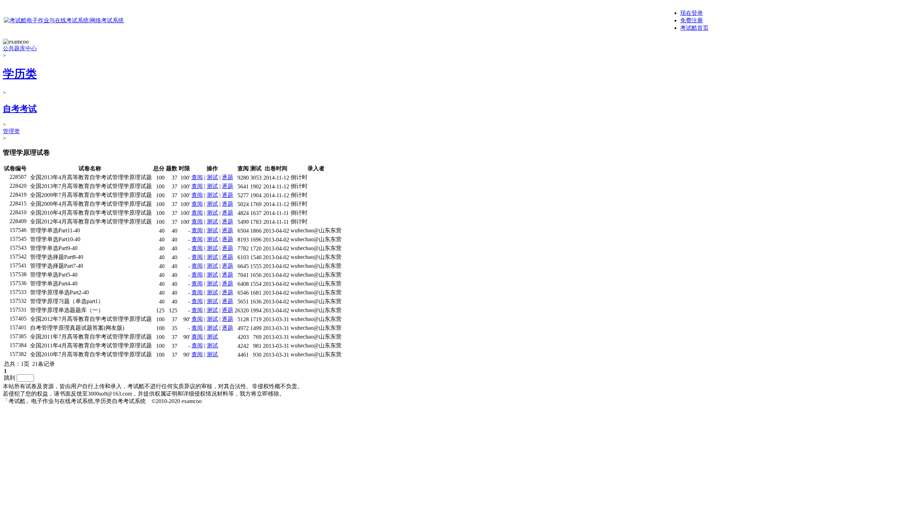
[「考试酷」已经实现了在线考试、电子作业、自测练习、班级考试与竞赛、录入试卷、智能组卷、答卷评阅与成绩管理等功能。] (64, 20)
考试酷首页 (694, 28)
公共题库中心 (20, 48)
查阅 (197, 177)
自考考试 (20, 108)
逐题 (227, 177)
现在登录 (691, 13)
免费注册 (691, 20)
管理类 (11, 131)
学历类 (20, 73)
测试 (212, 177)
